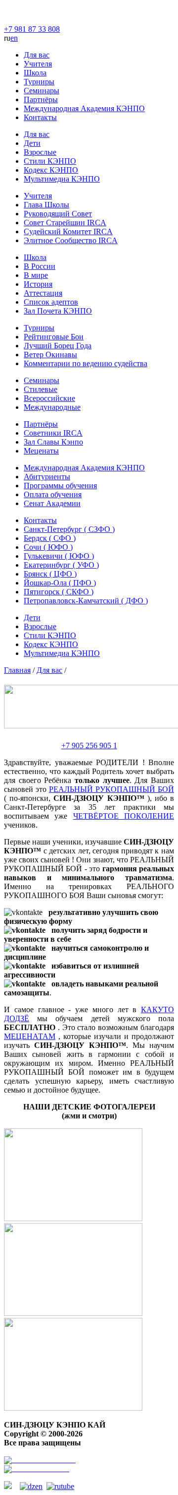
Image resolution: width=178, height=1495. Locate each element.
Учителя (38, 64)
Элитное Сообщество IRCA (71, 240)
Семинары (41, 90)
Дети (32, 143)
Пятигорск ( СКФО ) (58, 591)
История (38, 284)
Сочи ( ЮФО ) (48, 547)
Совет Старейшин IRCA (65, 222)
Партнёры (41, 99)
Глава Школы (46, 204)
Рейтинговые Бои (54, 336)
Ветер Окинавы (50, 354)
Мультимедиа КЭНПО (62, 179)
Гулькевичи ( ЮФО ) (59, 556)
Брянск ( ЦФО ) (50, 574)
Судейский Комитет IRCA (68, 231)
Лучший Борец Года (57, 345)
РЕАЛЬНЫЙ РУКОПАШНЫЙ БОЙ (111, 789)
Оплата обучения (53, 494)
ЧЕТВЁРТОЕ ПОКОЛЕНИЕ (123, 816)
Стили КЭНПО (50, 161)
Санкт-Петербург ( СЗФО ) (69, 529)
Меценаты (41, 451)
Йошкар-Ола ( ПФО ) (60, 583)
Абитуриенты (47, 476)
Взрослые (40, 152)
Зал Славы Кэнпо (53, 442)
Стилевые (40, 389)
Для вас (36, 55)
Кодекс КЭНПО (51, 170)
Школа (35, 72)
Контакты (40, 117)
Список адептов (51, 302)
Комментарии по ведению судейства (85, 363)
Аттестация (43, 293)
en (14, 38)
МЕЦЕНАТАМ (29, 1036)
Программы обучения (60, 485)
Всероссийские (49, 398)
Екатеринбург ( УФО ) (61, 565)
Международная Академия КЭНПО (84, 108)
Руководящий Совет (58, 213)
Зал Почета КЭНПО (58, 311)
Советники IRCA (53, 433)
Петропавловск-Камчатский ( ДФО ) (86, 600)
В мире (36, 275)
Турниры (39, 81)
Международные (52, 407)
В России (39, 266)
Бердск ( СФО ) (50, 538)
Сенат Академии (52, 503)
